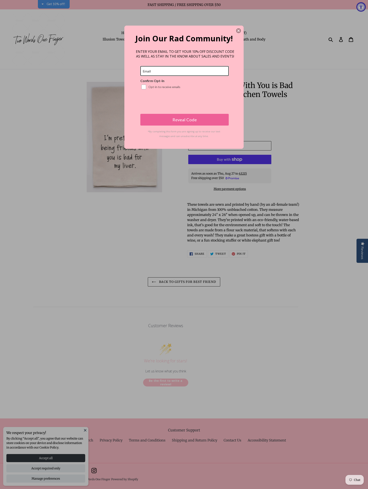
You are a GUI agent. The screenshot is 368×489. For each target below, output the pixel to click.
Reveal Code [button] (184, 119)
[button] (238, 30)
